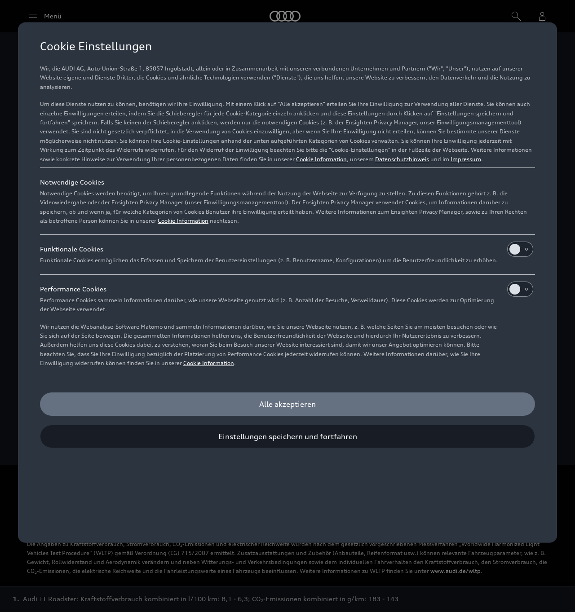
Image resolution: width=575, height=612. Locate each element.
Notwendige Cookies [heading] (72, 182)
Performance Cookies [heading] (73, 289)
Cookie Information (321, 159)
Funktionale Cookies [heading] (71, 249)
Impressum (466, 159)
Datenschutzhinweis (402, 159)
